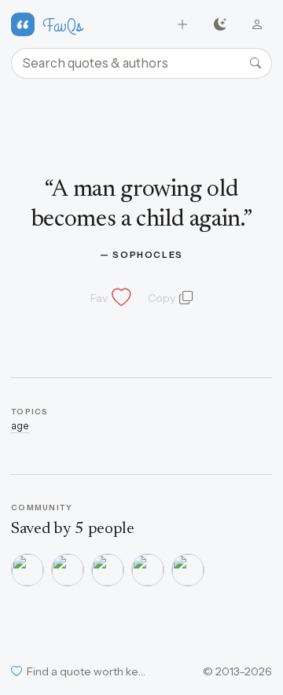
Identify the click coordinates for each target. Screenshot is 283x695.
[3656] (67, 570)
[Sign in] (257, 24)
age (20, 426)
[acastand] (107, 570)
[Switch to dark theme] (219, 24)
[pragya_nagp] (147, 570)
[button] (109, 298)
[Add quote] (182, 24)
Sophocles (147, 254)
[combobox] (141, 63)
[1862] (27, 570)
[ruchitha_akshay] (187, 570)
